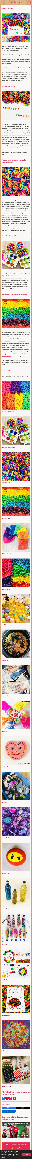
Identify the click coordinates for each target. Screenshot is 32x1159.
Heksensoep (5, 660)
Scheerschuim (26, 130)
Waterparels (10, 133)
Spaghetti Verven (6, 589)
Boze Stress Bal (25, 139)
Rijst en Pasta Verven (7, 553)
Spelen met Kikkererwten (8, 447)
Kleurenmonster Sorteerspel (21, 145)
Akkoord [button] (26, 1154)
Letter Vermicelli (6, 482)
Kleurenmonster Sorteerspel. (21, 349)
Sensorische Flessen (7, 345)
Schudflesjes (5, 944)
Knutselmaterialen (6, 356)
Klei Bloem (22, 341)
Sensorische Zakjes (23, 343)
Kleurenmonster (6, 1015)
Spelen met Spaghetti (7, 518)
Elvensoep (15, 139)
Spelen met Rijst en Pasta (8, 411)
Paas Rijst (6, 347)
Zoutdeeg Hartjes (6, 343)
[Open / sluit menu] (30, 2)
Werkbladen (25, 143)
